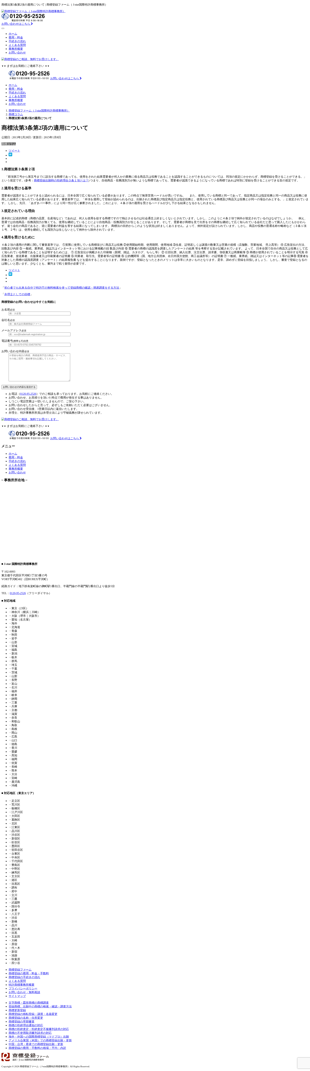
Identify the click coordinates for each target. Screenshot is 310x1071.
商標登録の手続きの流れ (24, 977)
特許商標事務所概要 (21, 984)
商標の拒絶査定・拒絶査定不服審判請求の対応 (39, 1029)
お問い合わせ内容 (15, 351)
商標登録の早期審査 (21, 1021)
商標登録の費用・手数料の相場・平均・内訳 (37, 1047)
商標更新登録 (17, 1010)
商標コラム (8, 143)
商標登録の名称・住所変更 (26, 1017)
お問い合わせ (17, 52)
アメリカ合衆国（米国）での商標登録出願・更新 (40, 1040)
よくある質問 (17, 45)
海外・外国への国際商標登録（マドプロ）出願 (39, 1036)
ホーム (13, 33)
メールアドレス (13, 330)
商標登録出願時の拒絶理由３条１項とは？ (61, 180)
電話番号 (14, 340)
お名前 (8, 309)
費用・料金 (16, 37)
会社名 (8, 319)
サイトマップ (17, 996)
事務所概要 (16, 48)
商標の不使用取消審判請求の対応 (30, 1032)
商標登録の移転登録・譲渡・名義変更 (33, 1014)
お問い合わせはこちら (16, 23)
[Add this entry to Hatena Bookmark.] (10, 155)
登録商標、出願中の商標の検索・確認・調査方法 (40, 1006)
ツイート (14, 150)
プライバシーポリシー (23, 988)
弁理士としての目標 (17, 294)
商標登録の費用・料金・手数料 (29, 973)
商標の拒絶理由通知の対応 (26, 1025)
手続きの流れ (17, 41)
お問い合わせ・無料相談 (24, 992)
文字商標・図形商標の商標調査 (29, 1002)
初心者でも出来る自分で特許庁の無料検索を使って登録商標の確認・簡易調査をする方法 (61, 287)
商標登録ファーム (20, 969)
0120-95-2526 (28, 393)
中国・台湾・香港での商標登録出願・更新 (36, 1044)
